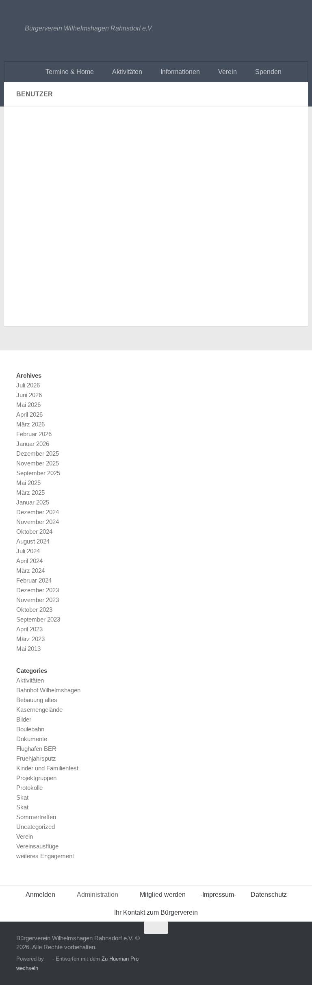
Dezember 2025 (37, 453)
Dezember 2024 (37, 512)
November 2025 (37, 463)
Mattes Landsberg (159, 130)
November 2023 (37, 599)
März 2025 (30, 492)
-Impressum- (218, 894)
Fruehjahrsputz (36, 758)
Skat (22, 797)
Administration (97, 894)
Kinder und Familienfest (47, 768)
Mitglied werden (163, 894)
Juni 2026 (29, 394)
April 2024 (29, 560)
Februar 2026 (34, 434)
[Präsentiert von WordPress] (48, 958)
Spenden (268, 71)
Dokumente (31, 738)
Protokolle (29, 787)
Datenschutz (269, 894)
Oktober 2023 (34, 609)
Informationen (180, 71)
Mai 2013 (28, 648)
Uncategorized (35, 826)
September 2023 (38, 619)
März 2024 (30, 570)
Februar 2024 (34, 580)
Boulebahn (30, 729)
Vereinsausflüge (37, 846)
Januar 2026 (32, 443)
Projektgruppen (36, 777)
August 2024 (33, 541)
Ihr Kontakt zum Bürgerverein (156, 912)
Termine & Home (70, 71)
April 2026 (29, 414)
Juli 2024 (28, 551)
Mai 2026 (28, 404)
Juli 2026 (28, 385)
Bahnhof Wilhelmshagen (48, 690)
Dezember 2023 (37, 590)
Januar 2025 (32, 502)
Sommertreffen (36, 816)
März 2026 (30, 424)
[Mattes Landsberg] (69, 116)
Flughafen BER (36, 748)
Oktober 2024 (34, 531)
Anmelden (40, 894)
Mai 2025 (28, 482)
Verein (227, 71)
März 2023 (30, 638)
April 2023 (29, 629)
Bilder (23, 719)
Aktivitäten (127, 71)
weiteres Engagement (45, 855)
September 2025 (38, 473)
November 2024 (37, 521)
